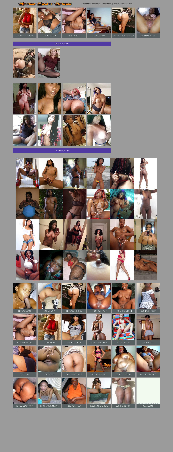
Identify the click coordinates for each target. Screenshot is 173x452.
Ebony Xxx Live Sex (62, 44)
